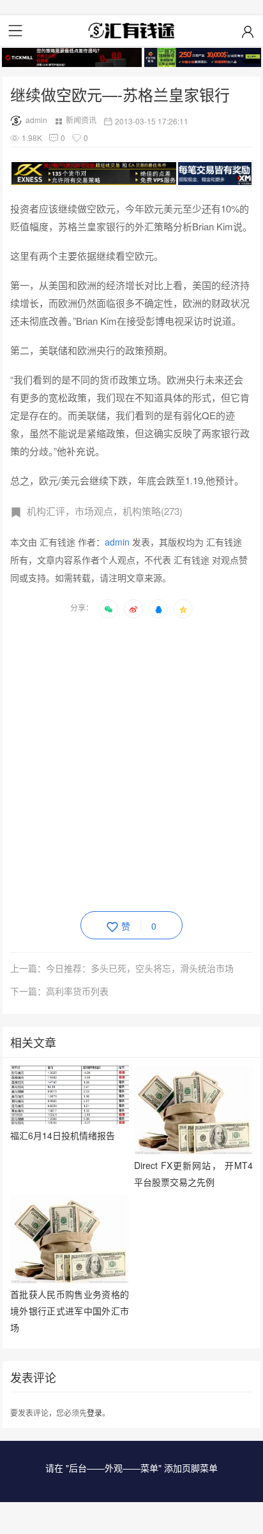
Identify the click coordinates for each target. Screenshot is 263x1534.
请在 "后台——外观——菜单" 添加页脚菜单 (131, 1467)
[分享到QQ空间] (183, 608)
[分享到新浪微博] (133, 608)
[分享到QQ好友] (158, 608)
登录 (94, 1412)
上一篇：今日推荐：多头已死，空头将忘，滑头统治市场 (122, 968)
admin (36, 119)
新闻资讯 (81, 119)
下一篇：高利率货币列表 (59, 991)
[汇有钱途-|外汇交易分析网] (131, 30)
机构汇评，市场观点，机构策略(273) (105, 511)
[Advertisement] (131, 762)
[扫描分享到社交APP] (108, 608)
